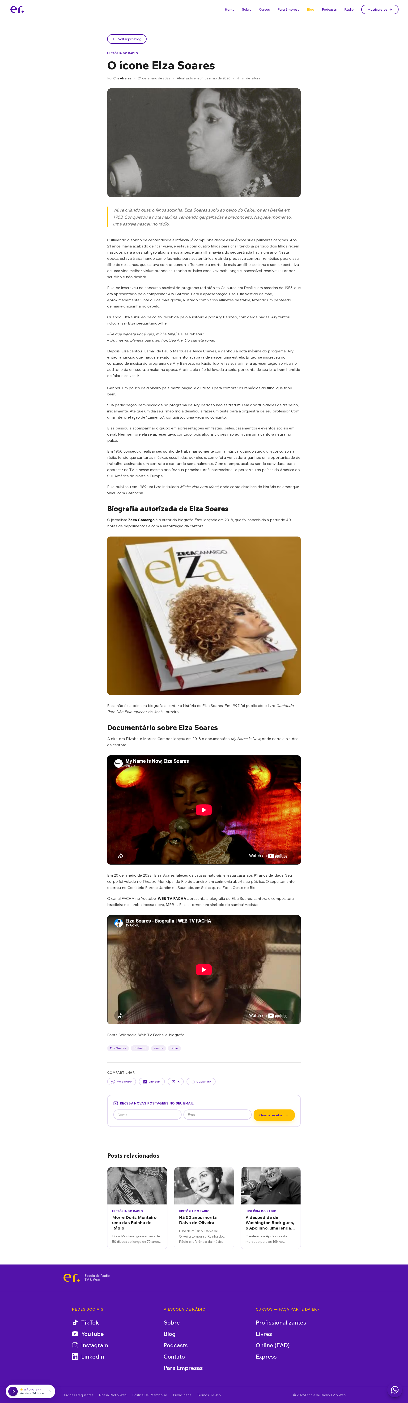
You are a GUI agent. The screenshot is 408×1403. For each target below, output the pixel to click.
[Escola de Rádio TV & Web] (71, 1277)
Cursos (264, 9)
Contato (174, 1356)
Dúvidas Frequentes (77, 1395)
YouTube (92, 1333)
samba (158, 1048)
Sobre (246, 9)
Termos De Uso (209, 1395)
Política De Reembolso (149, 1395)
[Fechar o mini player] (50, 1391)
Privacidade (182, 1395)
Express (266, 1356)
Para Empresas (183, 1367)
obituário (140, 1048)
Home (229, 9)
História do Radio (122, 53)
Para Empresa (288, 9)
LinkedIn (155, 1081)
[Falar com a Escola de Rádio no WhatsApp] (394, 1389)
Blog (310, 9)
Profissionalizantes (281, 1322)
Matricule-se (377, 9)
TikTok (90, 1322)
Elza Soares (118, 1048)
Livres (264, 1333)
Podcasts (329, 9)
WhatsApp (124, 1081)
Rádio (349, 9)
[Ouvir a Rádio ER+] (13, 1391)
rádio (174, 1048)
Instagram (94, 1345)
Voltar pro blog (129, 39)
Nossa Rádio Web (113, 1395)
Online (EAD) (273, 1345)
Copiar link (203, 1081)
